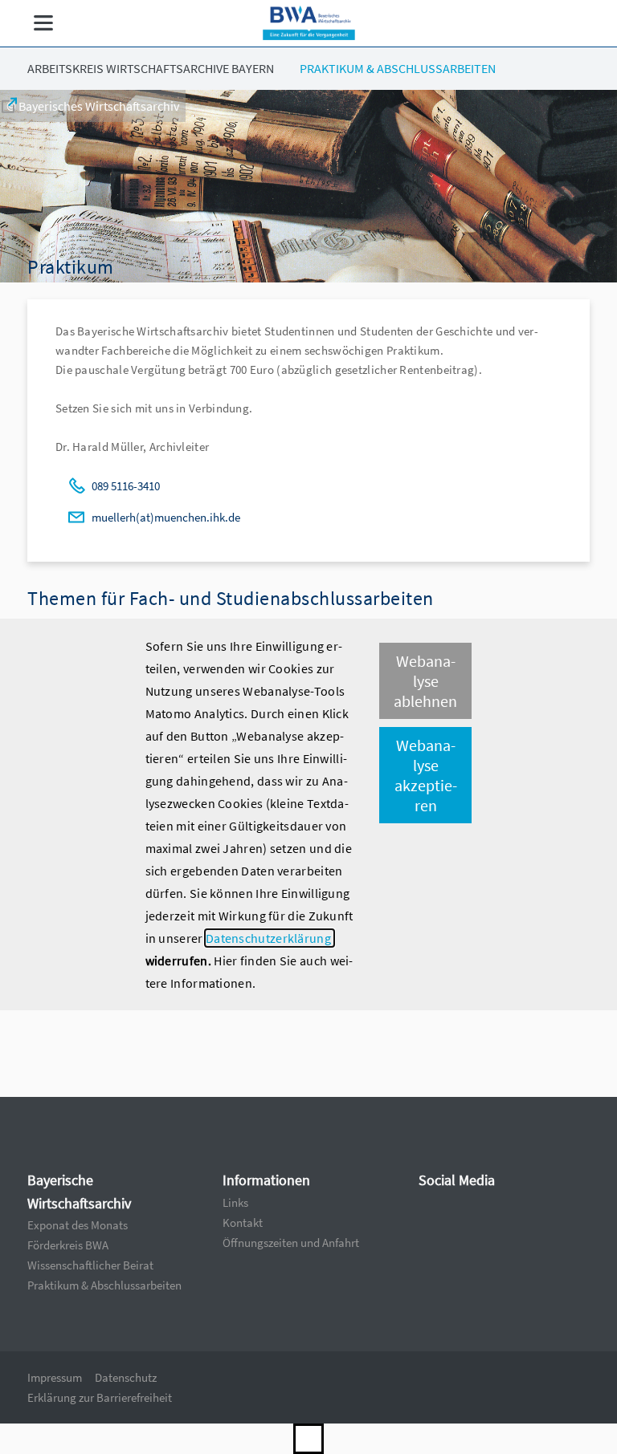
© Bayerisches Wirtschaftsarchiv (92, 106)
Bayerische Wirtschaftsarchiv (79, 1191)
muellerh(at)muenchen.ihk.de (166, 517)
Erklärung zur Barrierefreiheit (99, 1397)
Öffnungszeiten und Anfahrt (291, 1242)
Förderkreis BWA (67, 1245)
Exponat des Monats (77, 1225)
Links (235, 1202)
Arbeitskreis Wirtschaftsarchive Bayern (150, 68)
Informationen (266, 1180)
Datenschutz (126, 1377)
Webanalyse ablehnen (425, 681)
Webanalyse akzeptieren (425, 775)
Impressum (54, 1377)
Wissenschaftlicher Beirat (90, 1265)
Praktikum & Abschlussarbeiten (398, 68)
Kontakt (243, 1222)
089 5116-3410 (126, 485)
